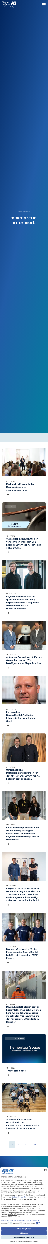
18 (35, 1145)
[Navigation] (43, 4)
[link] (24, 474)
